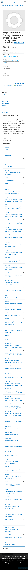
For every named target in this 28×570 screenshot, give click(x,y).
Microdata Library (10, 2)
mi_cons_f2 (8, 373)
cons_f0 (7, 197)
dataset (7, 147)
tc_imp (6, 489)
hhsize (6, 183)
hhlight (6, 328)
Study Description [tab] (8, 83)
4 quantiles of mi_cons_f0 (11, 429)
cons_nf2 (7, 250)
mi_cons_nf (8, 451)
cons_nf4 (7, 265)
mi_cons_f (7, 444)
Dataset (7, 149)
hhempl (7, 301)
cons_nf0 (7, 235)
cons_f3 (7, 219)
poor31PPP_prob (9, 534)
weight (6, 177)
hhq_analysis (5, 112)
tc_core (7, 474)
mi (5, 542)
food (3, 96)
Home (3, 5)
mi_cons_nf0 (8, 350)
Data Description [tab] (19, 83)
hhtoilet (7, 335)
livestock (4, 105)
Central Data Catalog (9, 5)
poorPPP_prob (9, 519)
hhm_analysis (5, 101)
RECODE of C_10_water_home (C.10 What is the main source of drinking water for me (13, 322)
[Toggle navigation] (25, 2)
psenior (7, 313)
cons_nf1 (7, 242)
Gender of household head (12, 298)
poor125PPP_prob (9, 527)
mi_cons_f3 (8, 388)
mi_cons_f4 (8, 403)
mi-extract (4, 107)
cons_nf (7, 466)
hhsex (6, 295)
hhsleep (7, 170)
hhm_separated (5, 103)
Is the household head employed (13, 303)
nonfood (4, 110)
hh (5, 164)
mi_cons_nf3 (8, 396)
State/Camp (8, 155)
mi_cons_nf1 (8, 366)
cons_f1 (7, 204)
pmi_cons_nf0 (8, 432)
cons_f (6, 459)
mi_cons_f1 (7, 358)
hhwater (7, 318)
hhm (3, 99)
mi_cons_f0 (8, 343)
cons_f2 (7, 212)
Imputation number (10, 544)
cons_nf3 (7, 257)
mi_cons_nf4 (8, 411)
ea (5, 158)
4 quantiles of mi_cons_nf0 (12, 434)
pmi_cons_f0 (8, 426)
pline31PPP (8, 512)
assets (3, 94)
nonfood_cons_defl (10, 288)
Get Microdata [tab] (18, 85)
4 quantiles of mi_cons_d (11, 440)
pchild (6, 307)
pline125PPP (8, 504)
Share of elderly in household (12, 315)
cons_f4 (7, 227)
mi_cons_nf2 (8, 381)
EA (5, 161)
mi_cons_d (7, 419)
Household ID (8, 166)
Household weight (9, 180)
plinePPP (7, 497)
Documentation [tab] (8, 85)
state (6, 153)
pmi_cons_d (8, 438)
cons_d (7, 272)
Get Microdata (20, 42)
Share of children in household (13, 309)
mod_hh (7, 189)
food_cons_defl (9, 280)
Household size (9, 186)
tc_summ (7, 481)
